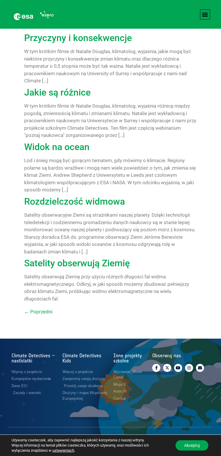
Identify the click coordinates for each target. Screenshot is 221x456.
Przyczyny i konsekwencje (78, 37)
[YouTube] (178, 368)
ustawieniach (63, 450)
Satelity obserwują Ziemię (77, 263)
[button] (205, 14)
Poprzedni (38, 312)
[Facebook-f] (156, 368)
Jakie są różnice (57, 92)
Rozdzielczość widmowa (74, 201)
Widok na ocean (56, 146)
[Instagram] (189, 368)
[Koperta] (200, 368)
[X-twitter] (167, 368)
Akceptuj (192, 445)
